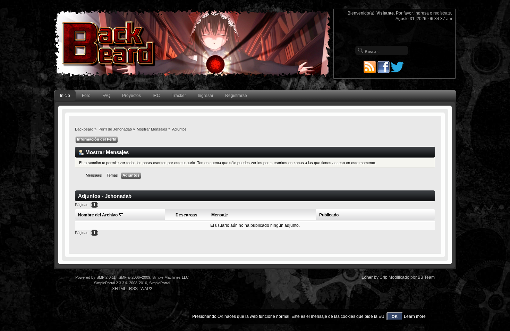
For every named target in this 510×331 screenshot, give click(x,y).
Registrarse (236, 95)
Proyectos (131, 95)
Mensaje (219, 215)
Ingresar (205, 95)
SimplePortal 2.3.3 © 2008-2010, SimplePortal (132, 283)
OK (395, 316)
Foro (86, 95)
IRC (156, 95)
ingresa (422, 13)
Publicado (329, 215)
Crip (384, 277)
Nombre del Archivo (98, 215)
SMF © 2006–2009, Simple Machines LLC (154, 277)
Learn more (415, 316)
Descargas (186, 215)
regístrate (442, 13)
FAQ (106, 95)
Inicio (65, 95)
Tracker (179, 95)
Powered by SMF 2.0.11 (95, 277)
